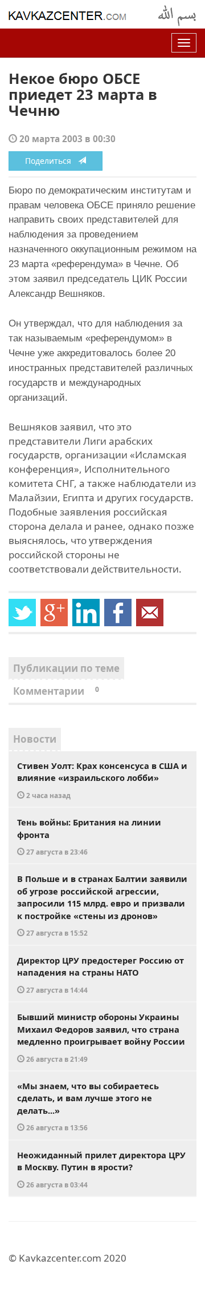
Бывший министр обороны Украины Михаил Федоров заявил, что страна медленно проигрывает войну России (101, 1037)
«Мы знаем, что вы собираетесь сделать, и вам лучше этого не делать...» (88, 1106)
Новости (34, 739)
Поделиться (51, 160)
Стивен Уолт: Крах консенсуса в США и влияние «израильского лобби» (102, 780)
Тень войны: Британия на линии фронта (89, 836)
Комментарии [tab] (56, 691)
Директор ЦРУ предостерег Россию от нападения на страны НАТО (100, 974)
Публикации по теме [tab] (66, 668)
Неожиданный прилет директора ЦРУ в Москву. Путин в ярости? (101, 1169)
